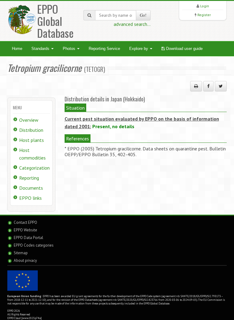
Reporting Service (104, 48)
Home (17, 48)
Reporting (29, 178)
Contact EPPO (25, 222)
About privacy (25, 260)
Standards (41, 48)
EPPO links (30, 198)
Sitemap (21, 252)
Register (204, 14)
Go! (143, 15)
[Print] (196, 86)
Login (204, 6)
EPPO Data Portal (28, 237)
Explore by (139, 48)
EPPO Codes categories (34, 245)
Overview (28, 120)
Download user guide (184, 48)
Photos (69, 48)
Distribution (31, 130)
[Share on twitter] (221, 86)
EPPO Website (25, 230)
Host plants (31, 140)
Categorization (34, 168)
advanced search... (132, 24)
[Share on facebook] (208, 86)
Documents (31, 188)
